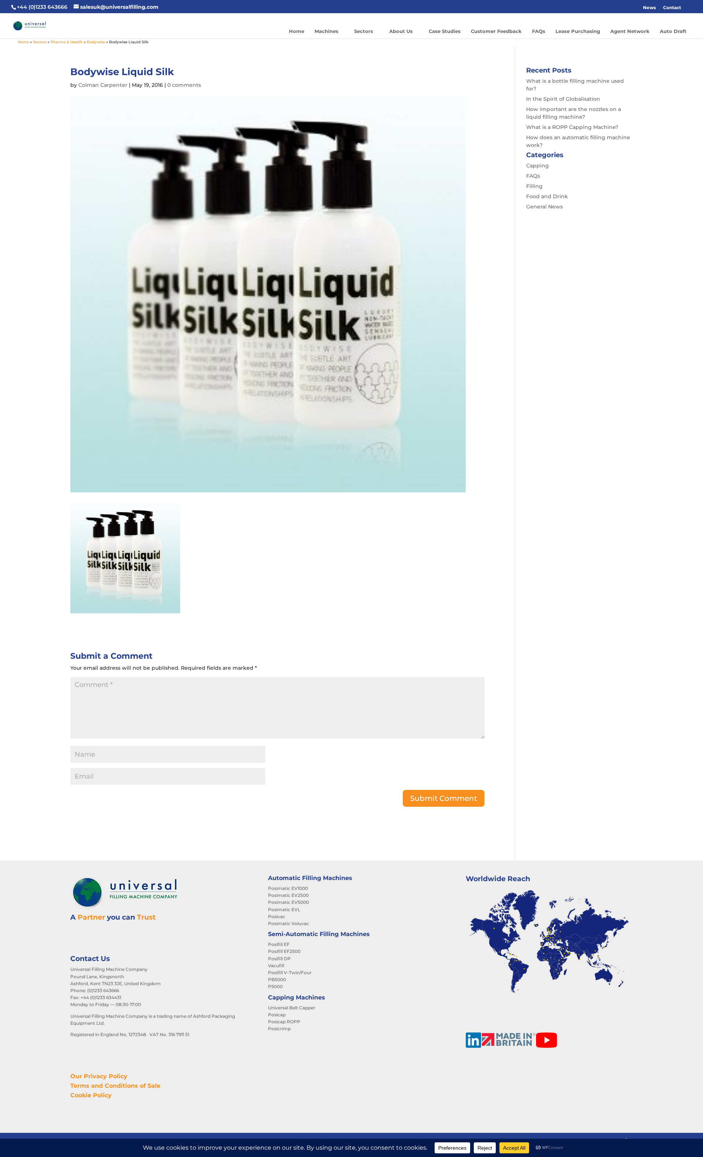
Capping (537, 165)
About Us (401, 31)
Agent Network (630, 31)
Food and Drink (547, 196)
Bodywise (96, 42)
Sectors (363, 31)
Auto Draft (673, 31)
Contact (672, 7)
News (649, 7)
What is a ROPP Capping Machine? (572, 127)
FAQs (538, 31)
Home (296, 31)
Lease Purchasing (577, 31)
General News (544, 206)
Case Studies (445, 31)
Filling (534, 186)
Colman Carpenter (102, 85)
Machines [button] (326, 31)
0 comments (184, 85)
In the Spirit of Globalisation (563, 99)
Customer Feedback (496, 31)
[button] (688, 7)
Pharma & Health (67, 42)
